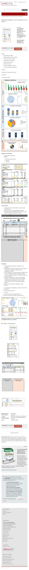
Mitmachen (6, 536)
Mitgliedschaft (6, 535)
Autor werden (6, 533)
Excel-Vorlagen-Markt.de (8, 563)
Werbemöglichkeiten (7, 512)
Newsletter (6, 539)
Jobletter (5, 541)
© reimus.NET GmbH (5, 567)
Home (2, 16)
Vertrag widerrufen (9, 524)
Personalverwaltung (19, 16)
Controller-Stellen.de (7, 557)
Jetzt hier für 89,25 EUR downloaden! (9, 469)
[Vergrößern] (8, 35)
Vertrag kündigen (9, 522)
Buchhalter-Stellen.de (8, 560)
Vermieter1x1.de (7, 562)
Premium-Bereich (8, 2)
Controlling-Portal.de (7, 556)
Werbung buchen (22, 2)
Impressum (7, 530)
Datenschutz (7, 528)
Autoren (15, 2)
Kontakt (5, 511)
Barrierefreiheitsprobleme (8, 538)
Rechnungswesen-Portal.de (9, 559)
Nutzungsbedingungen (10, 527)
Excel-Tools (11, 16)
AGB (5, 514)
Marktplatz (7, 16)
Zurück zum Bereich (14, 432)
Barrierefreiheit (8, 525)
